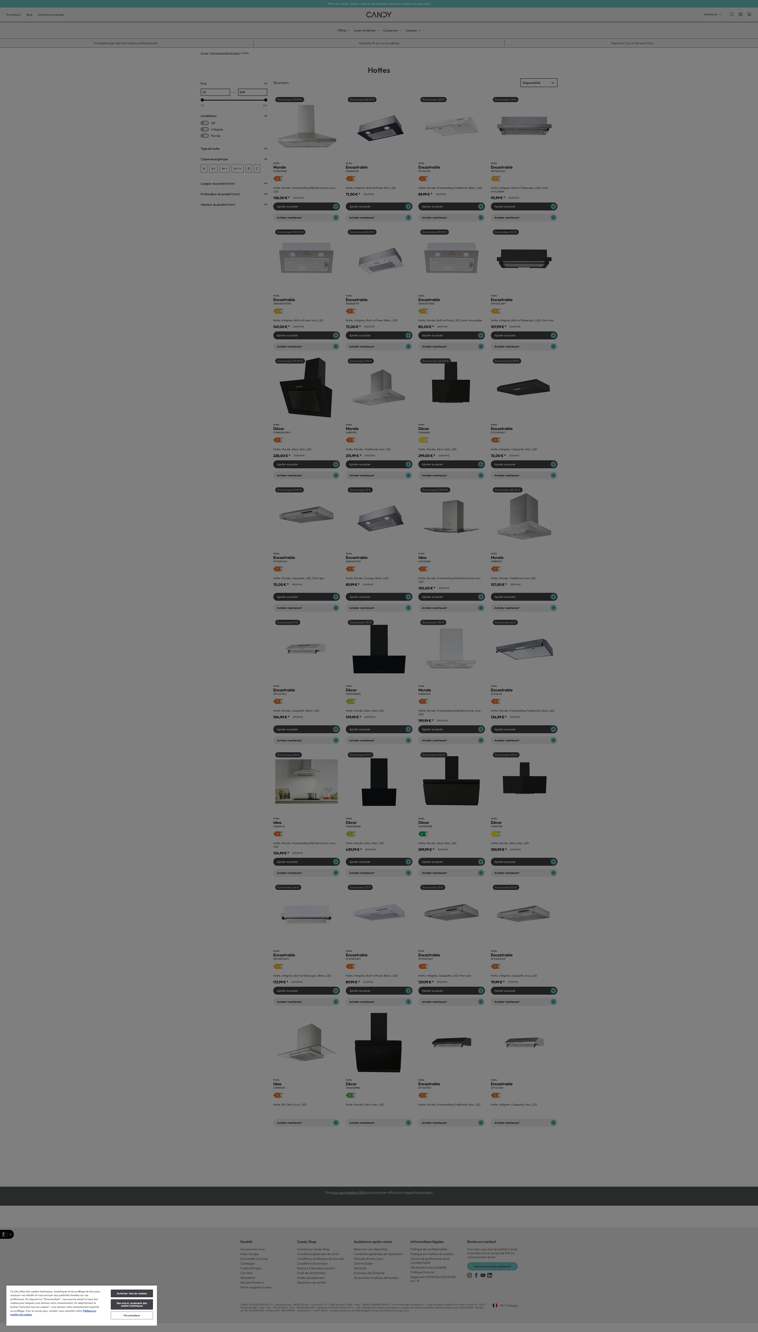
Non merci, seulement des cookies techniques (132, 1304)
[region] (81, 1305)
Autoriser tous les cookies (132, 1293)
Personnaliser (132, 1315)
